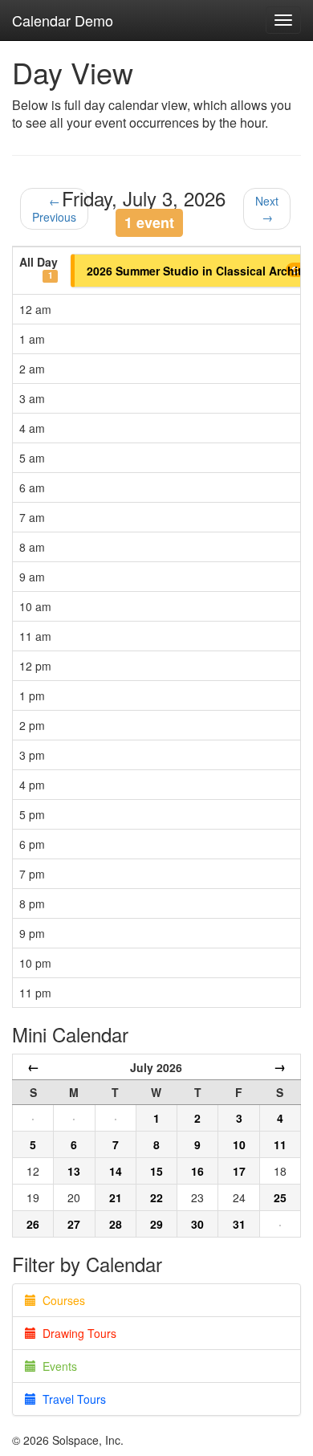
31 (239, 1224)
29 (156, 1224)
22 (156, 1197)
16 (197, 1171)
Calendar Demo (62, 20)
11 (280, 1144)
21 (115, 1197)
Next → (266, 209)
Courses (60, 1300)
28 (115, 1224)
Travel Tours (71, 1399)
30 (197, 1224)
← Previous (54, 209)
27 (73, 1224)
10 (239, 1144)
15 (156, 1171)
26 (32, 1224)
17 (239, 1171)
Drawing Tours (76, 1333)
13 (73, 1171)
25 (280, 1197)
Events (56, 1366)
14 (115, 1171)
